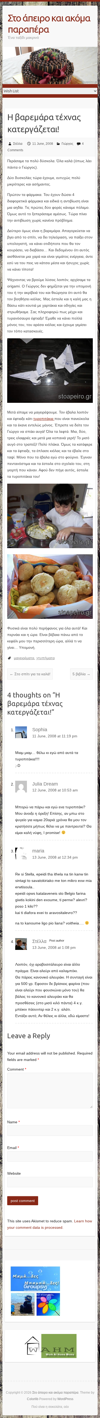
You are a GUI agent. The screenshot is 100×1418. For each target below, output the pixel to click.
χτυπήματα (45, 658)
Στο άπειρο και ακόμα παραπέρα (49, 23)
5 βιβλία (81, 674)
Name (13, 1122)
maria (38, 851)
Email (13, 1148)
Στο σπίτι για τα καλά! (30, 674)
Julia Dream (45, 784)
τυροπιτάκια (43, 418)
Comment (16, 1069)
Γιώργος (67, 144)
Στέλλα (17, 144)
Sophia (39, 729)
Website (14, 1173)
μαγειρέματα (24, 658)
